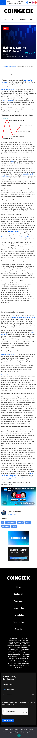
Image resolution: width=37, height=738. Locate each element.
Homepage (5, 66)
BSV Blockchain (5, 526)
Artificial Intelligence (10, 522)
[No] (35, 732)
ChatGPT (14, 526)
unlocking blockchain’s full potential (23, 317)
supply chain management (15, 231)
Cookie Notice (18, 622)
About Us (18, 629)
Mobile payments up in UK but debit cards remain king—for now (15, 2)
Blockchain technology (8, 89)
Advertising (18, 600)
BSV (12, 161)
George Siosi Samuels (9, 54)
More (31, 19)
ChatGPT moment (7, 101)
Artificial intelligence (8, 354)
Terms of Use (18, 607)
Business (5, 28)
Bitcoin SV (20, 522)
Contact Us (18, 593)
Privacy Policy (18, 614)
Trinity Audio (17, 74)
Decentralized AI (6, 375)
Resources (23, 19)
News (5, 19)
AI (2, 522)
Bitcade (14, 19)
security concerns (19, 189)
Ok (19, 735)
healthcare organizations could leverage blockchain (17, 237)
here (21, 86)
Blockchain (28, 522)
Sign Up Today (8, 720)
